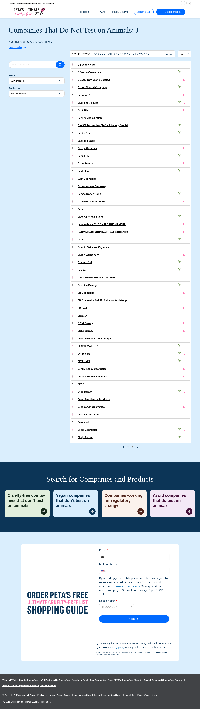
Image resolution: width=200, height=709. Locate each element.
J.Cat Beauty (85, 323)
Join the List (143, 11)
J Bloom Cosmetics (89, 72)
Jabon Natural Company (92, 87)
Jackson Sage (86, 140)
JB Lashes (84, 308)
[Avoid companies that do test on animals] (172, 503)
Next (137, 447)
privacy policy (117, 647)
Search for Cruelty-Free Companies (89, 680)
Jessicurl (83, 422)
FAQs (102, 11)
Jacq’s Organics (87, 148)
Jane (81, 209)
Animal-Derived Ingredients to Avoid (20, 685)
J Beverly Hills (86, 64)
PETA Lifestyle (120, 11)
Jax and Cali (85, 262)
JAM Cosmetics (87, 179)
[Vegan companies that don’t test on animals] (75, 503)
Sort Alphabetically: (81, 54)
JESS (81, 384)
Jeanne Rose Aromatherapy (94, 338)
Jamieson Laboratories (91, 201)
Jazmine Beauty (87, 285)
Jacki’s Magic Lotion (90, 118)
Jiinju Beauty (85, 437)
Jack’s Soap (85, 133)
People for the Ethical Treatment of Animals (31, 3)
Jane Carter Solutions (91, 216)
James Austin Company (92, 186)
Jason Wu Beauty (88, 254)
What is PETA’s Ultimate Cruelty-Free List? (23, 680)
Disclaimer (42, 695)
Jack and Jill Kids (88, 102)
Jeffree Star (84, 353)
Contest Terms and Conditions (78, 695)
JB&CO (82, 315)
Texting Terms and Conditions (107, 695)
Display (13, 75)
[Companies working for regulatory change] (124, 503)
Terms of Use (129, 695)
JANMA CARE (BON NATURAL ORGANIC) (103, 232)
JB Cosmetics (86, 292)
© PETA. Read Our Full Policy (18, 695)
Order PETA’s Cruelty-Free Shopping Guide (129, 680)
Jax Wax (83, 270)
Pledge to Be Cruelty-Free (57, 680)
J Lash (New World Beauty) (94, 80)
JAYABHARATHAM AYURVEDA (97, 277)
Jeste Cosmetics (88, 429)
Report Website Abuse (147, 695)
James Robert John (89, 194)
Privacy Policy (55, 695)
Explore (84, 11)
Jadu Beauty (85, 163)
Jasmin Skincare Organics (93, 247)
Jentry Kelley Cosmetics (92, 369)
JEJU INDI (84, 361)
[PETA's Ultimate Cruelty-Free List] (29, 11)
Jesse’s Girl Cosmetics (91, 407)
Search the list (172, 11)
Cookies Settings (48, 685)
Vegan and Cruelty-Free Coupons (167, 680)
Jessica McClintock (89, 414)
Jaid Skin (83, 171)
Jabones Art (85, 95)
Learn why (15, 47)
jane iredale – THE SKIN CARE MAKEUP (102, 224)
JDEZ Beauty (85, 331)
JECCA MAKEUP (88, 346)
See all (169, 54)
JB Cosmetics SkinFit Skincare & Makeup (102, 300)
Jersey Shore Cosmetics (92, 376)
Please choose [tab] (18, 93)
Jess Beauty (85, 391)
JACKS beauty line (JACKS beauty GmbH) (103, 125)
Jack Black (84, 110)
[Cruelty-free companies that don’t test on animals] (27, 503)
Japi (80, 239)
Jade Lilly (83, 156)
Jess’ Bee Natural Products (94, 399)
